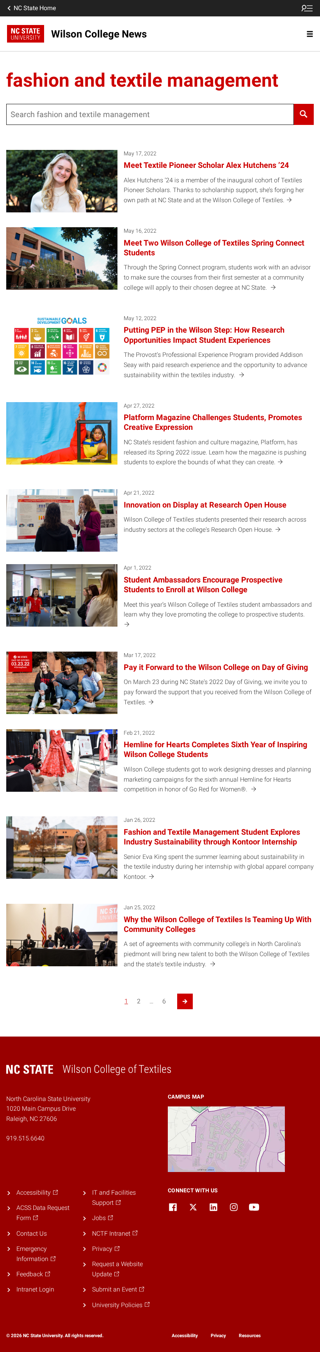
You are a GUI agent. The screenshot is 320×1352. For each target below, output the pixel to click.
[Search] (304, 114)
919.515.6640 (25, 1138)
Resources (250, 1335)
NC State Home (35, 8)
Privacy (218, 1335)
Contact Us (31, 1233)
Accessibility (185, 1335)
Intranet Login (35, 1289)
